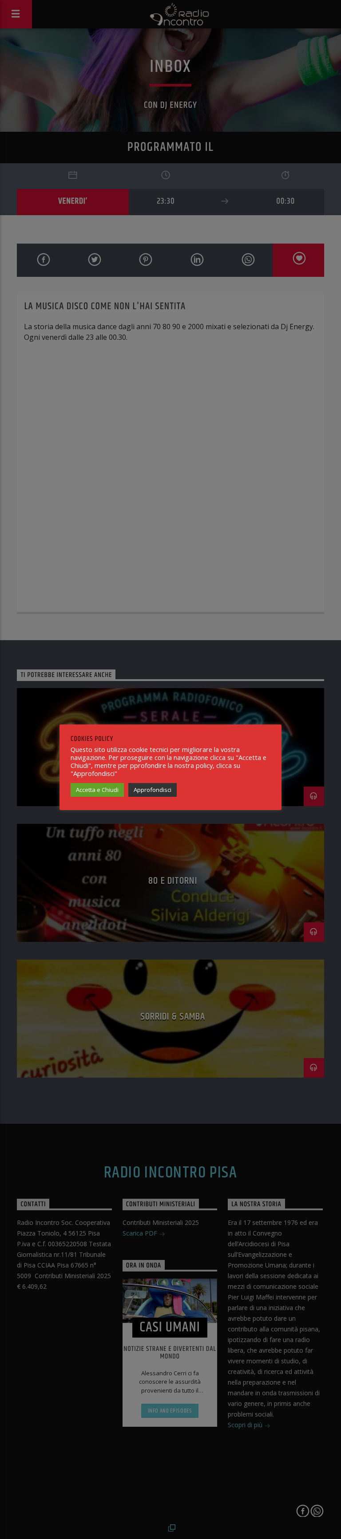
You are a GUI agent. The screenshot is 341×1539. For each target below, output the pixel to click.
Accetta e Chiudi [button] (97, 790)
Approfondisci (152, 790)
